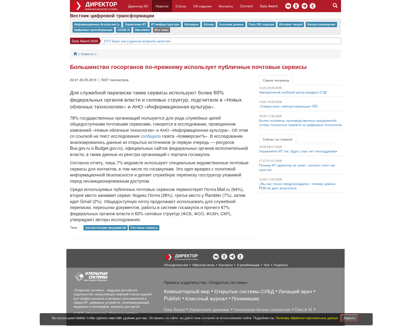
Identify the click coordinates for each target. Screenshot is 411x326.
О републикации (248, 265)
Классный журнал (206, 298)
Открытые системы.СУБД (244, 291)
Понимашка (245, 298)
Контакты (226, 6)
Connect (246, 6)
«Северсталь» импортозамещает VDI (288, 106)
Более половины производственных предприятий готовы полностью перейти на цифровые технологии (300, 122)
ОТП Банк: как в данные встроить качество (137, 41)
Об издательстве (176, 265)
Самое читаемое (276, 80)
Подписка (281, 265)
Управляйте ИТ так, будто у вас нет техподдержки (298, 151)
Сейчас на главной (277, 139)
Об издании (202, 6)
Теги (266, 265)
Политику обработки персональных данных (307, 318)
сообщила (151, 136)
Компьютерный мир (187, 291)
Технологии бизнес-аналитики (262, 309)
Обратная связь (203, 265)
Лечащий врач (295, 291)
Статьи (181, 6)
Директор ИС (138, 6)
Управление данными (209, 309)
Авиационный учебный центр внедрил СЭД (293, 92)
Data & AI (303, 309)
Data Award (269, 6)
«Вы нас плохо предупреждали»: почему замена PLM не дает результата (297, 185)
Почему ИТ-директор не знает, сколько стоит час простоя (297, 167)
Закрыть (349, 318)
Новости (162, 6)
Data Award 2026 (85, 41)
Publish (172, 298)
